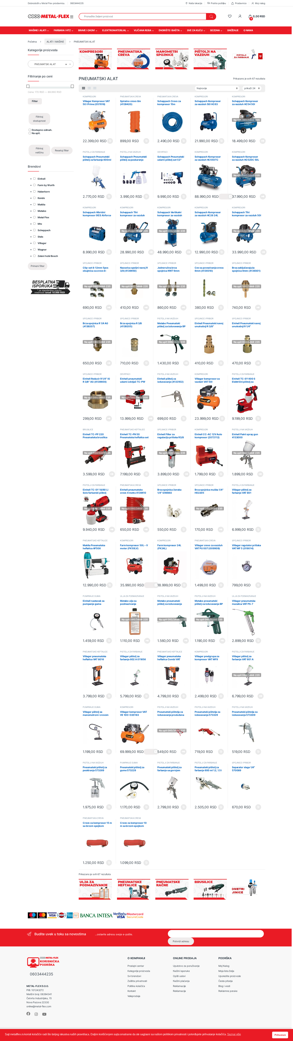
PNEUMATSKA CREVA (130, 96)
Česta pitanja (225, 980)
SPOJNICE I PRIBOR (92, 263)
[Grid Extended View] (94, 88)
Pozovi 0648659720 (226, 196)
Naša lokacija (195, 3)
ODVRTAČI (162, 152)
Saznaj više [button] (234, 1034)
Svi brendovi (134, 976)
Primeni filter (37, 266)
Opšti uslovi (179, 976)
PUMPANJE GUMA (91, 596)
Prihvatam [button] (280, 1035)
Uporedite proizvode (229, 976)
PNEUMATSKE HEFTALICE (132, 429)
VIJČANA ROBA (142, 30)
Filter (35, 101)
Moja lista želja (226, 970)
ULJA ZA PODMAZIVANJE (132, 596)
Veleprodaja (134, 996)
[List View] (89, 88)
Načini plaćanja (181, 980)
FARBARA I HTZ (62, 30)
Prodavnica (240, 3)
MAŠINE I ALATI (37, 30)
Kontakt (132, 990)
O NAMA (248, 30)
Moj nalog (260, 3)
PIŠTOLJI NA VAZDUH (130, 152)
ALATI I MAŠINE (55, 41)
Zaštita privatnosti (137, 980)
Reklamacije (179, 986)
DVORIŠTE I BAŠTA (169, 30)
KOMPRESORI (89, 96)
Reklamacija (179, 990)
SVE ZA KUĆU (195, 30)
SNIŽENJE (233, 30)
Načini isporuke (181, 970)
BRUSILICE (88, 429)
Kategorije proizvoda (139, 970)
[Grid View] (83, 88)
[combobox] (142, 16)
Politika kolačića (136, 986)
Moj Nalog (223, 965)
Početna (32, 41)
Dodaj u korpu (109, 141)
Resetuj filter (62, 150)
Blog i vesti (224, 986)
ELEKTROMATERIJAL (114, 30)
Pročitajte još (260, 141)
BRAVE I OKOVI (86, 30)
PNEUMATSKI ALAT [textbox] (49, 64)
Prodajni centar (136, 965)
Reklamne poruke (227, 990)
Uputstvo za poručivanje (186, 965)
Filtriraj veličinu (39, 150)
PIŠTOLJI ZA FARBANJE (94, 152)
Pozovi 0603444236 (151, 585)
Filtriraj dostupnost (39, 118)
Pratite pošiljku (218, 3)
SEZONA (215, 30)
